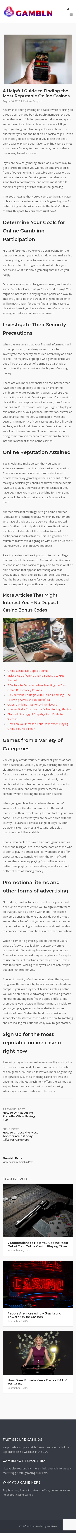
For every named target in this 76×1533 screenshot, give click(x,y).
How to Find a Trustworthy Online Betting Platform (39, 709)
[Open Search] (68, 9)
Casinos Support (32, 101)
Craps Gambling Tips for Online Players (32, 704)
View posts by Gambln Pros (18, 1162)
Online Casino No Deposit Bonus (27, 670)
